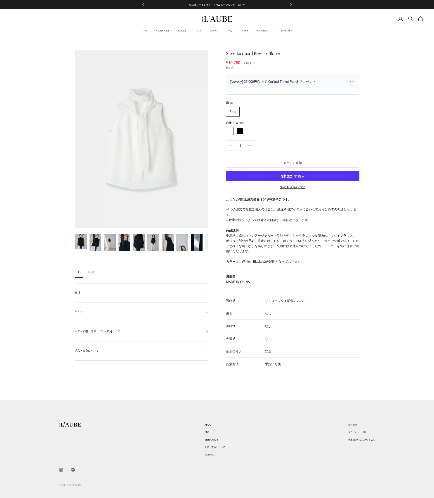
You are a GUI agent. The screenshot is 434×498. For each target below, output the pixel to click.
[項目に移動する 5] (138, 242)
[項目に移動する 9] (196, 242)
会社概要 (352, 424)
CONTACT (210, 454)
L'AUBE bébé (285, 30)
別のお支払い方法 (292, 187)
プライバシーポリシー (359, 432)
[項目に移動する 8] (182, 242)
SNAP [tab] (91, 272)
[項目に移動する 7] (167, 242)
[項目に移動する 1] (81, 241)
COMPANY (263, 30)
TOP (144, 30)
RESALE (182, 30)
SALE (198, 30)
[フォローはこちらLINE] (73, 470)
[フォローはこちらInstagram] (61, 470)
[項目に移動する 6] (153, 242)
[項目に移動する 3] (110, 242)
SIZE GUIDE (211, 439)
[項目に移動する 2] (95, 242)
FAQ (230, 30)
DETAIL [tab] (79, 272)
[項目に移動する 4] (124, 242)
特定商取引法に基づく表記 (361, 439)
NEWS (244, 30)
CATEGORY (162, 30)
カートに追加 (292, 162)
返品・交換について (215, 447)
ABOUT (214, 30)
